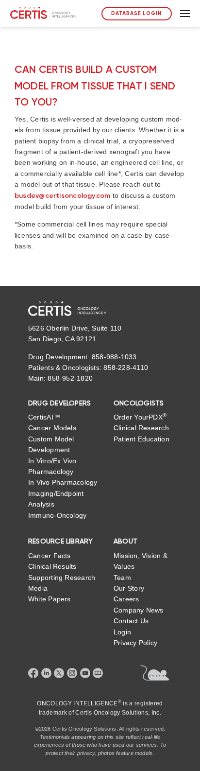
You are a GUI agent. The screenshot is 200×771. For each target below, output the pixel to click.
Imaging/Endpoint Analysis (56, 499)
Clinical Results (52, 566)
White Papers (49, 599)
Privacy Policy (135, 643)
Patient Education (141, 439)
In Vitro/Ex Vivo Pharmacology (52, 466)
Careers (126, 599)
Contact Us (131, 621)
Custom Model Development (51, 444)
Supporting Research (61, 577)
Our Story (129, 588)
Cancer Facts (49, 556)
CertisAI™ (44, 417)
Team (122, 577)
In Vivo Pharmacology (62, 482)
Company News (139, 610)
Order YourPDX (140, 416)
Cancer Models (52, 428)
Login (122, 632)
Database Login (136, 13)
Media (38, 588)
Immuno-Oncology (57, 515)
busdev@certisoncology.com (63, 196)
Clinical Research (141, 428)
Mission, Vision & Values (140, 561)
